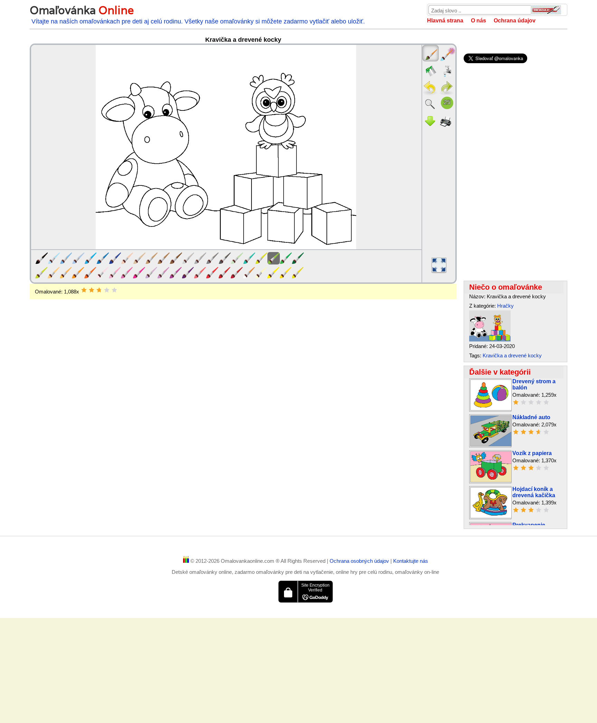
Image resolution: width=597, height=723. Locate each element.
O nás (478, 20)
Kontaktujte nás (410, 561)
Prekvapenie (528, 525)
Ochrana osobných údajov (360, 561)
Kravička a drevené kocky (512, 355)
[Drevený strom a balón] (491, 409)
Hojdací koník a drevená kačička (533, 492)
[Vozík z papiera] (491, 480)
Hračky (505, 306)
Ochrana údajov (515, 20)
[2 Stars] (91, 290)
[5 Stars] (114, 290)
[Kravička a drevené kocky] (490, 340)
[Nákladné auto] (491, 444)
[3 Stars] (99, 290)
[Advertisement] (243, 354)
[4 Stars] (106, 290)
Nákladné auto (531, 417)
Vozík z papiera (532, 453)
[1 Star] (83, 290)
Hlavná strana (445, 20)
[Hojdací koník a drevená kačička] (491, 516)
